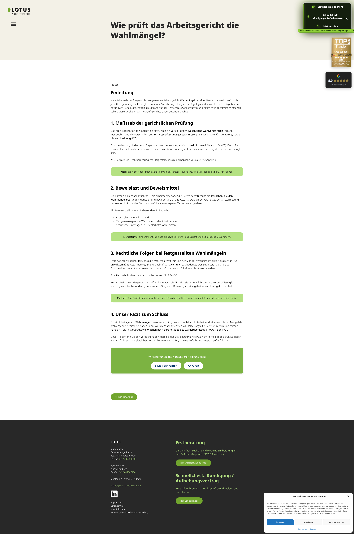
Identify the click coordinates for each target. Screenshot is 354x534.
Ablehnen (308, 522)
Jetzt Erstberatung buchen (193, 462)
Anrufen (193, 366)
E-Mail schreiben (166, 366)
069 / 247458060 (127, 458)
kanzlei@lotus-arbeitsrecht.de (126, 485)
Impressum (314, 529)
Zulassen (280, 522)
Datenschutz (302, 529)
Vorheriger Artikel (124, 396)
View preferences (336, 522)
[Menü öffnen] (13, 24)
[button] (348, 496)
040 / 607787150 (127, 472)
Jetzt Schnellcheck (189, 500)
